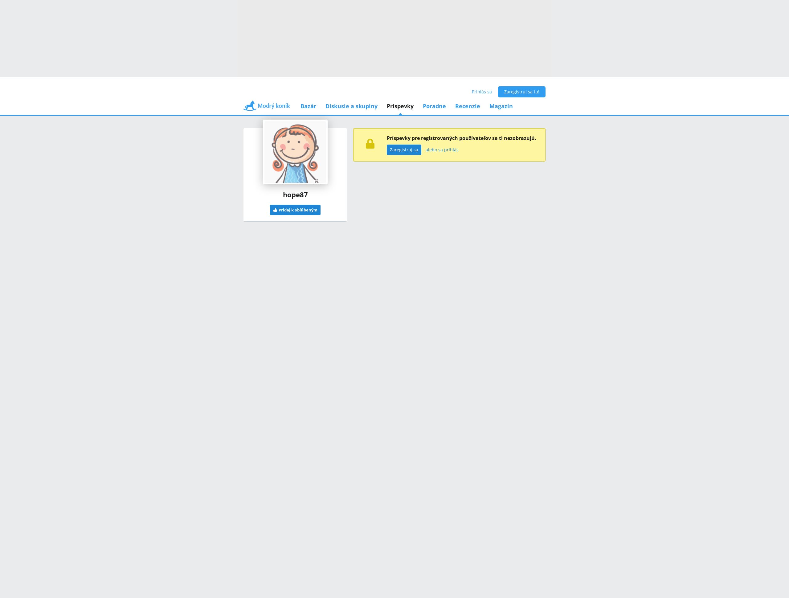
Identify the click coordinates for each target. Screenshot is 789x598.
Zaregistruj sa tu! (521, 92)
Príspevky (400, 106)
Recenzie (467, 106)
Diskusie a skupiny (351, 106)
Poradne (434, 106)
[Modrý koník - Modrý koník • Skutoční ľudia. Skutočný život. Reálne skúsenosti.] (266, 107)
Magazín (501, 106)
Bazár (308, 106)
